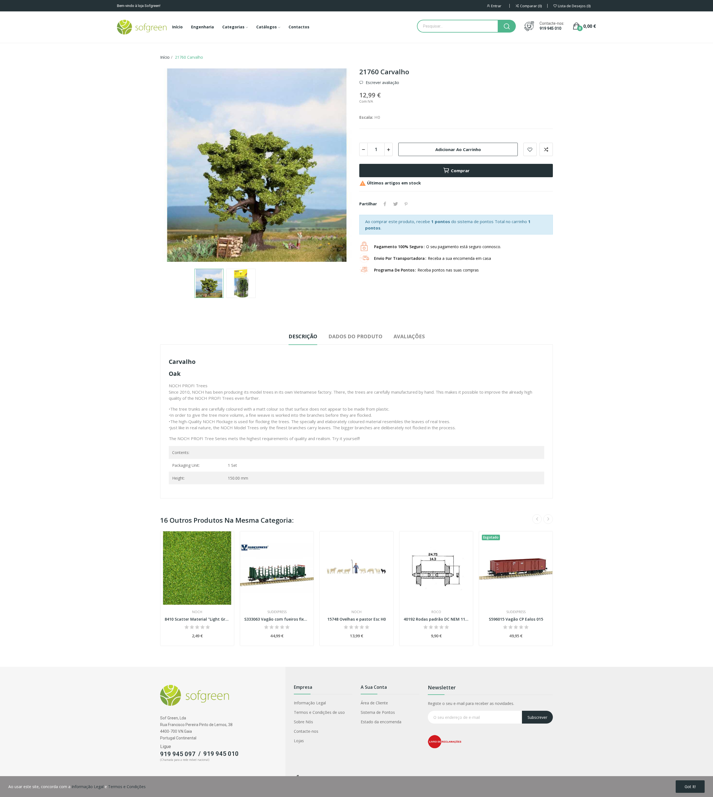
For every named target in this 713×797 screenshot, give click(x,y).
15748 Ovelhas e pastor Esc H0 (356, 619)
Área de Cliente (374, 702)
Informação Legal (310, 702)
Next (340, 166)
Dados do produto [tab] (355, 336)
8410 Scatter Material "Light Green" (197, 619)
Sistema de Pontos (378, 712)
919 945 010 (550, 28)
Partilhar (385, 204)
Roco (436, 612)
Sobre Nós (303, 721)
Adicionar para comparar (546, 149)
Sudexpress (277, 612)
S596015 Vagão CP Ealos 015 (516, 619)
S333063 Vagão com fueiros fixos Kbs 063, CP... (276, 619)
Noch (197, 612)
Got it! (690, 786)
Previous (173, 166)
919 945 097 (178, 754)
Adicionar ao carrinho (458, 149)
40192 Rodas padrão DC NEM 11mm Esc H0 (436, 619)
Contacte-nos (306, 731)
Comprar (460, 170)
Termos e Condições (127, 786)
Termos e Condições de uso (319, 712)
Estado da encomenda (381, 721)
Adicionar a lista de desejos (530, 149)
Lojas (299, 740)
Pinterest (406, 204)
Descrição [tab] (303, 336)
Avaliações (409, 336)
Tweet (395, 204)
